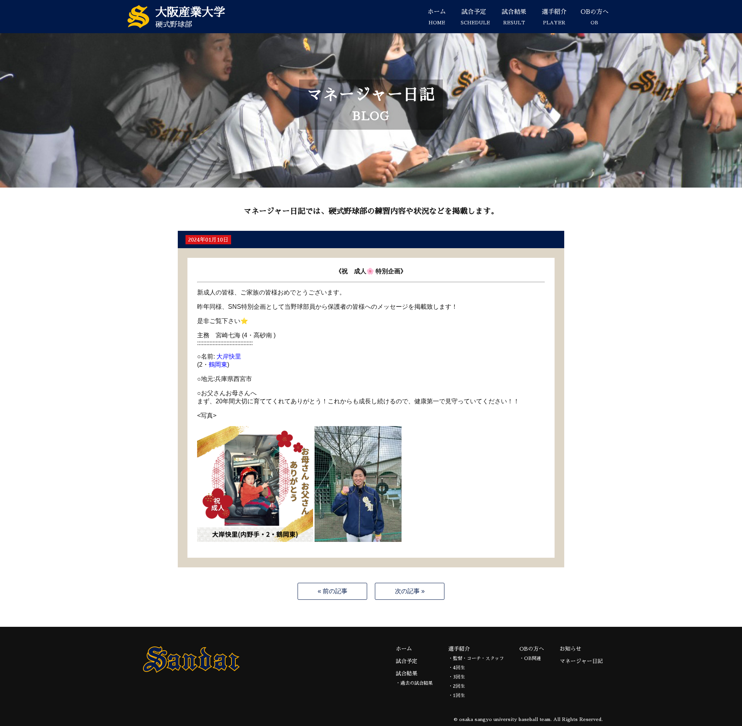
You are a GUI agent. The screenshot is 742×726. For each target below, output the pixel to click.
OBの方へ (594, 17)
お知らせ (570, 649)
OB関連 (532, 658)
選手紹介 (554, 17)
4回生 (459, 667)
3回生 (459, 677)
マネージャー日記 (581, 661)
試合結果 (514, 17)
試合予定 (475, 17)
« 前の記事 (332, 591)
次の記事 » (410, 591)
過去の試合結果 (416, 683)
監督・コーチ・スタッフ (478, 658)
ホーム (436, 17)
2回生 (459, 686)
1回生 (459, 695)
